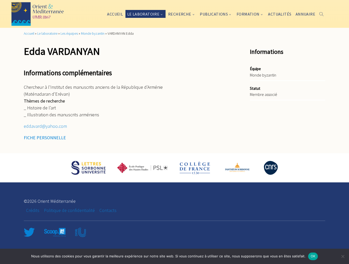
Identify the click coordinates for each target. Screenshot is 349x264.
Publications (214, 14)
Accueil (115, 14)
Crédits (32, 210)
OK (313, 256)
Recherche (179, 14)
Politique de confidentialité (69, 210)
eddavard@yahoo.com (45, 126)
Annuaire (305, 14)
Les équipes (69, 33)
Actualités (279, 14)
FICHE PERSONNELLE (45, 138)
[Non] (342, 256)
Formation (248, 14)
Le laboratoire (143, 14)
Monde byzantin (92, 33)
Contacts (108, 210)
